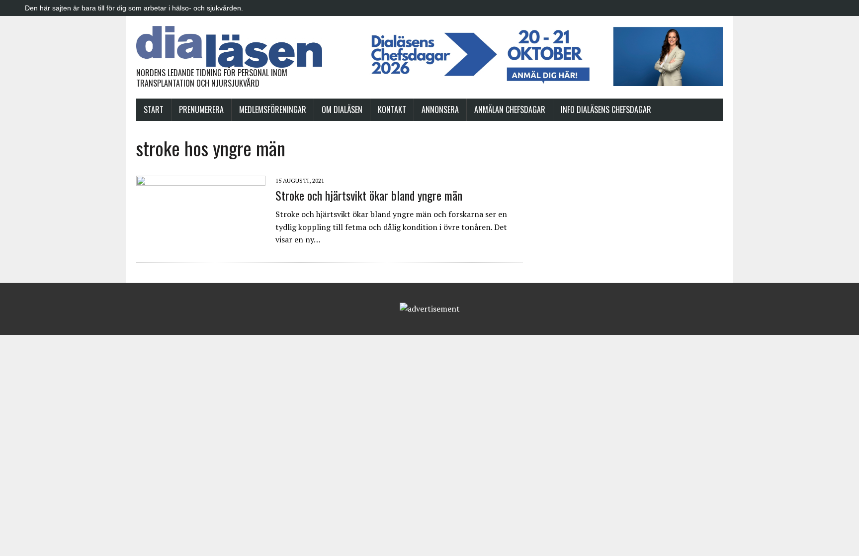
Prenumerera (201, 109)
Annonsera (440, 109)
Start (154, 109)
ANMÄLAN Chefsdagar (509, 109)
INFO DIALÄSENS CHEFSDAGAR (606, 109)
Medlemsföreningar (272, 109)
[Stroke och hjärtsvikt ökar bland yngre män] (200, 241)
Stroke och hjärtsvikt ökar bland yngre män (368, 195)
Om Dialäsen (342, 109)
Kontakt (392, 109)
